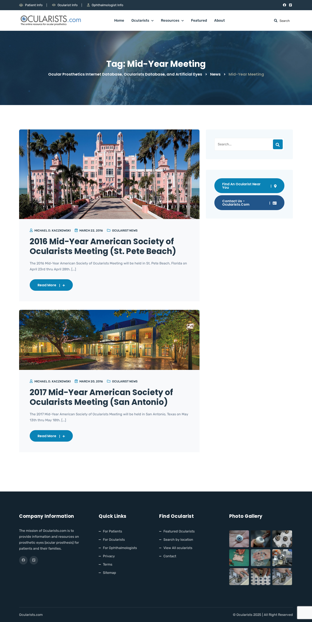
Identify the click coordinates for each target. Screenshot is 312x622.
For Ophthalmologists (120, 548)
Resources (170, 20)
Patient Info (34, 5)
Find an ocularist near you (241, 186)
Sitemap (109, 573)
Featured (199, 20)
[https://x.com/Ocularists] (290, 5)
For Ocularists (114, 540)
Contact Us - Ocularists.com (235, 203)
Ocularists (140, 20)
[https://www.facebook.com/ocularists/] (284, 5)
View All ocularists (177, 548)
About (219, 20)
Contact (169, 556)
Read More (47, 285)
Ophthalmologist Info (107, 5)
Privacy (109, 556)
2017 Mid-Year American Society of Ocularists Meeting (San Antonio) (101, 397)
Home (119, 20)
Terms (107, 564)
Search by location (178, 540)
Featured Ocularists (179, 531)
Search (278, 144)
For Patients (112, 531)
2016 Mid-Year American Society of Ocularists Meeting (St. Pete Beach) (103, 246)
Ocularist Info (68, 5)
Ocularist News (125, 230)
